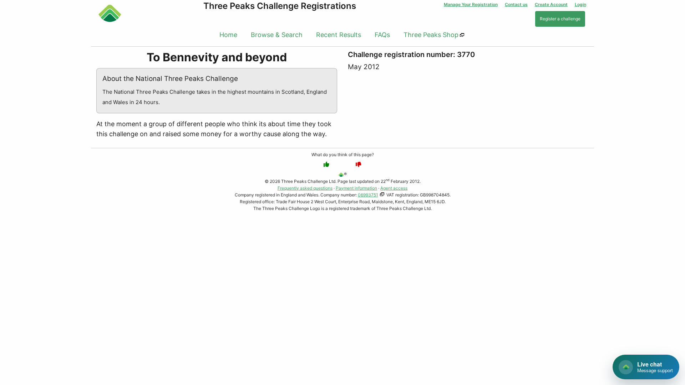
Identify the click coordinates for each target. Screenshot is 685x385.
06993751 (368, 194)
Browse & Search (277, 34)
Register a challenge (560, 18)
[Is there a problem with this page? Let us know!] (358, 164)
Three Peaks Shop (431, 34)
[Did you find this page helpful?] (326, 164)
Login (580, 4)
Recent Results (338, 34)
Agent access (393, 188)
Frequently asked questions (305, 188)
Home (228, 34)
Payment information (356, 188)
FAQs (382, 34)
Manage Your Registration (471, 4)
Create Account (551, 4)
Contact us (516, 4)
